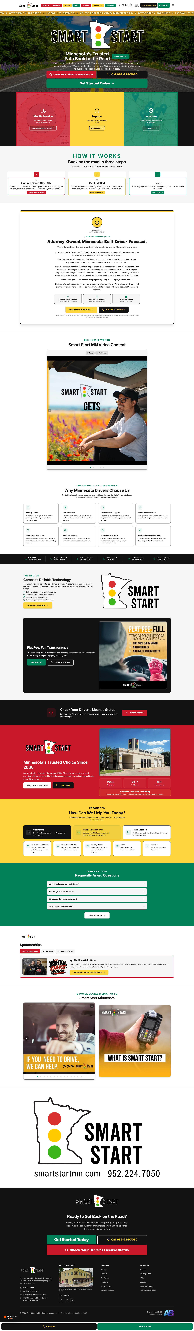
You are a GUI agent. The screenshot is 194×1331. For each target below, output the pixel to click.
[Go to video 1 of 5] (90, 467)
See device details (36, 605)
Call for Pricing (62, 662)
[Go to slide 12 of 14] (74, 1076)
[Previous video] (49, 410)
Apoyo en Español (146, 1286)
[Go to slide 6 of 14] (54, 1076)
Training (86, 5)
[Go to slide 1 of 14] (37, 1076)
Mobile (67, 5)
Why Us (46, 5)
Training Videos (145, 1274)
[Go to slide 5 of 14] (51, 1076)
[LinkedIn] (126, 5)
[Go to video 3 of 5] (97, 467)
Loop (91, 353)
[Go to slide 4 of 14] (47, 1076)
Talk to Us (65, 785)
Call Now (50, 1326)
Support (97, 5)
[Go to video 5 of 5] (103, 467)
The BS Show (48, 951)
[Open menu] (172, 5)
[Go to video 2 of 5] (94, 467)
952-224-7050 (28, 1288)
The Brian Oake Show (30, 951)
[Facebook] (119, 5)
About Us (56, 5)
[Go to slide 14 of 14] (81, 1076)
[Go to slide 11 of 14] (71, 1076)
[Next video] (144, 410)
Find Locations (96, 192)
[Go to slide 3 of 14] (44, 1076)
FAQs (76, 5)
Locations (110, 5)
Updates (143, 1282)
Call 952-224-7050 (124, 74)
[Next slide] (92, 1038)
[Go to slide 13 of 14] (77, 1076)
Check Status (136, 713)
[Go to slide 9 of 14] (64, 1076)
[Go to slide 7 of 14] (57, 1076)
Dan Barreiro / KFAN (65, 951)
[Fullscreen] (92, 1006)
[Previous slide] (26, 1038)
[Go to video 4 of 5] (100, 467)
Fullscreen (103, 353)
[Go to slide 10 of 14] (67, 1076)
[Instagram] (123, 5)
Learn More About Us (79, 309)
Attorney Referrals (107, 1290)
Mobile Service (106, 1286)
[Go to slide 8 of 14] (61, 1076)
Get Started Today (71, 1239)
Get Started (163, 5)
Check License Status (148, 1290)
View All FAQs (95, 915)
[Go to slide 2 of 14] (40, 1076)
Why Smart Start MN (37, 785)
